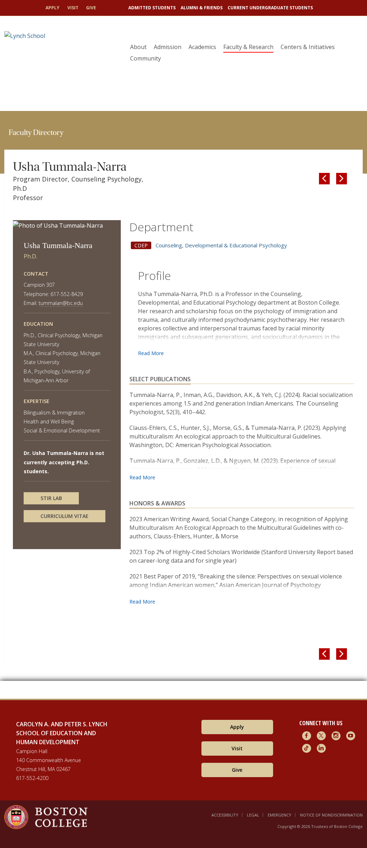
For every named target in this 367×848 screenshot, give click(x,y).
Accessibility (224, 815)
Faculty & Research (248, 47)
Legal (253, 815)
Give (91, 8)
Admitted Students (152, 8)
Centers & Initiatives (308, 47)
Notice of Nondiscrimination (331, 815)
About (138, 47)
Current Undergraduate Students (270, 8)
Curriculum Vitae (64, 516)
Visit (72, 8)
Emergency (279, 815)
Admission (167, 47)
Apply (52, 8)
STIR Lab (51, 498)
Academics (202, 47)
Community (145, 58)
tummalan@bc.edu (61, 303)
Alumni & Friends (202, 8)
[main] (183, 405)
